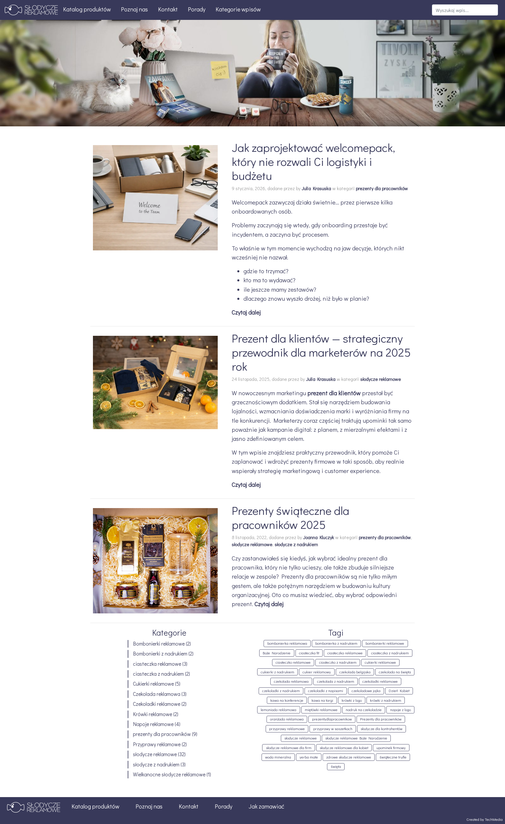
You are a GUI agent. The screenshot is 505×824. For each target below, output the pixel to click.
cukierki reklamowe (380, 662)
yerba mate (309, 757)
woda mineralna (278, 757)
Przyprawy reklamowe (157, 744)
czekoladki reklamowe (380, 681)
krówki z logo (352, 700)
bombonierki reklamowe (385, 643)
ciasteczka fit (309, 653)
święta (336, 766)
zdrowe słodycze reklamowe (348, 757)
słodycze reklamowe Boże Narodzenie (356, 738)
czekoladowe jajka (366, 690)
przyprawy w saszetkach (332, 728)
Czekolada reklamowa (156, 694)
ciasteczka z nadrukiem (158, 673)
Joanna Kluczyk (318, 537)
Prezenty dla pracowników (381, 719)
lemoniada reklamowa (278, 709)
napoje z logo (400, 709)
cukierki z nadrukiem (277, 672)
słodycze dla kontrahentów (381, 728)
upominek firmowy (391, 747)
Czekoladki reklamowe (156, 704)
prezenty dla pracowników (382, 188)
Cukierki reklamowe (153, 683)
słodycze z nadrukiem (296, 544)
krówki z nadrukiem (385, 700)
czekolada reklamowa (291, 681)
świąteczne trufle (393, 757)
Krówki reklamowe (152, 714)
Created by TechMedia (484, 819)
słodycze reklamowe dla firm (289, 747)
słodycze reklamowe (380, 379)
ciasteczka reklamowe (157, 663)
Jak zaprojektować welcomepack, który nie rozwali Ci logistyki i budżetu (313, 161)
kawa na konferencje (286, 700)
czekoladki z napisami (325, 690)
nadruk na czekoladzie (364, 709)
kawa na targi (322, 700)
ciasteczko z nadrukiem (338, 662)
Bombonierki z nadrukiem (160, 653)
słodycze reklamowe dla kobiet (344, 747)
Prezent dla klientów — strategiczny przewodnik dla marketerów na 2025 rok (321, 352)
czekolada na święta (395, 672)
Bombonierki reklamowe (159, 643)
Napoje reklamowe (153, 724)
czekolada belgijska (355, 672)
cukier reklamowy (316, 672)
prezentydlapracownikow (332, 719)
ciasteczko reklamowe (293, 662)
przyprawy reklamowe (287, 728)
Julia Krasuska (316, 188)
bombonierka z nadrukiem (336, 643)
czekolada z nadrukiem (335, 681)
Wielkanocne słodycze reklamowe (169, 774)
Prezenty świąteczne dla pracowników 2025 (290, 517)
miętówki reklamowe (321, 709)
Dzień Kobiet (399, 690)
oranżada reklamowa (287, 719)
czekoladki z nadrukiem (281, 690)
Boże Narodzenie (276, 653)
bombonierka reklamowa (287, 643)
